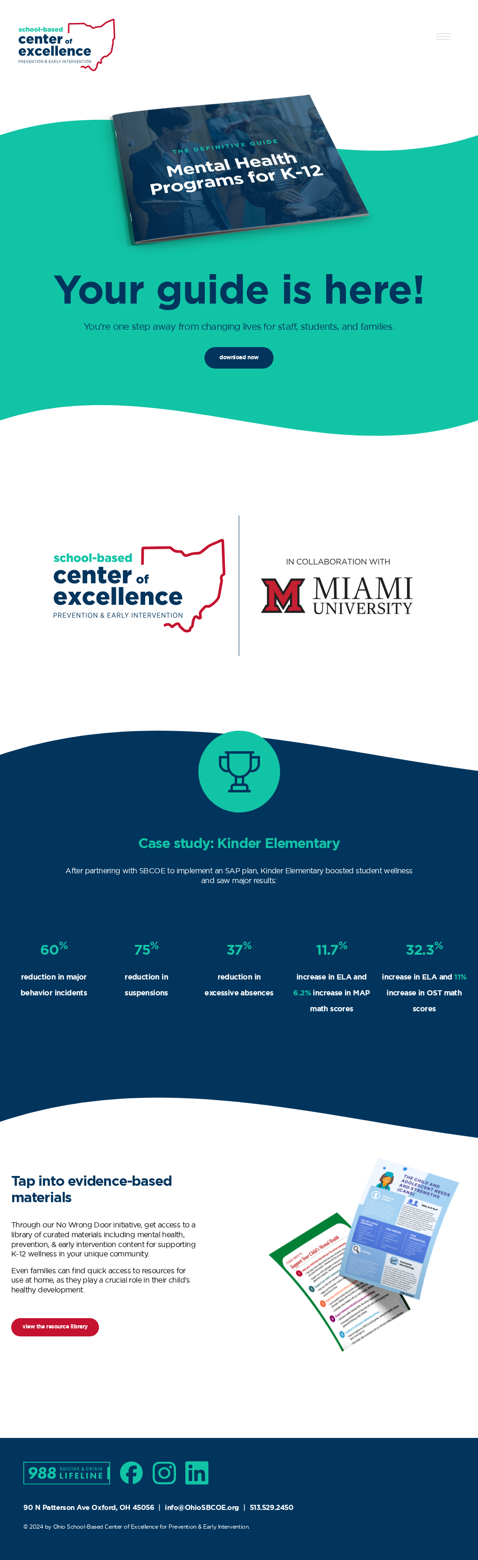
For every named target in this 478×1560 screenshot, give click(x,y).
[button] (443, 34)
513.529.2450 (272, 1507)
